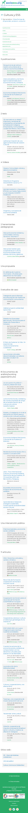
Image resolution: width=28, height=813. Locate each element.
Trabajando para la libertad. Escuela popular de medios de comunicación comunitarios (14, 297)
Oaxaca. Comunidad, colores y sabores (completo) (14, 169)
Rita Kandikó (10, 607)
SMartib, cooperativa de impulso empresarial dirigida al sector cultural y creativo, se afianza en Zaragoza (14, 729)
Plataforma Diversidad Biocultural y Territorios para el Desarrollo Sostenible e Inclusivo (14, 321)
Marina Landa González (13, 152)
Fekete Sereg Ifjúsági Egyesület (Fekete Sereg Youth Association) (16, 611)
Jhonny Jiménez (19, 445)
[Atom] (10, 809)
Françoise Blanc (11, 542)
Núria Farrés (10, 707)
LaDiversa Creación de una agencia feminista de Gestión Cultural (13, 142)
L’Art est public (7, 761)
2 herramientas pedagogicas (9, 36)
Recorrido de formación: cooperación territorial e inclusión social (12, 581)
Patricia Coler (10, 659)
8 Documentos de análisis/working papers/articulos (11, 45)
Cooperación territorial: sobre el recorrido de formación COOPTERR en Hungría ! (14, 600)
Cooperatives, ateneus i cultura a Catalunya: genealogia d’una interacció (14, 619)
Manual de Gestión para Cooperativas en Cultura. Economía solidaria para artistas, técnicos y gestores (13, 251)
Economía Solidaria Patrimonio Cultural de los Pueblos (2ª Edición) (14, 94)
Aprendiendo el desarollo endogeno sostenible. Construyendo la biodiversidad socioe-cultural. (14, 504)
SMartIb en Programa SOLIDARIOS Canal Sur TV (12, 182)
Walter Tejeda (11, 408)
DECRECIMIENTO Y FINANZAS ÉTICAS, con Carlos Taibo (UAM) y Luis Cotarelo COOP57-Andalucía (14, 192)
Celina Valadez (19, 242)
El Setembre (10, 709)
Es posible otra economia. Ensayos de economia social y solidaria (13, 489)
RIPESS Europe (13, 575)
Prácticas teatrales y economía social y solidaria (14, 530)
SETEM (9, 362)
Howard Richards (12, 431)
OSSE (8, 176)
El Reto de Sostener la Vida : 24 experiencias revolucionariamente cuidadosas (14, 344)
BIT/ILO (9, 337)
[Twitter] (14, 809)
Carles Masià (10, 692)
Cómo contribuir (14, 805)
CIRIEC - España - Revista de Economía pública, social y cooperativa (16, 465)
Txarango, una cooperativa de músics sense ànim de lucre (13, 700)
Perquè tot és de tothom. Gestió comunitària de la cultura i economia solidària (13, 67)
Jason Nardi (10, 589)
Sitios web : (5, 54)
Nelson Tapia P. (14, 513)
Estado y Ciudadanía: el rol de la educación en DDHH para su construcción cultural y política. (14, 414)
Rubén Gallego (11, 349)
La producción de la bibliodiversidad (10, 667)
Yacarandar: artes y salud (12, 713)
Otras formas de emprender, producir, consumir (14, 20)
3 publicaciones (6, 27)
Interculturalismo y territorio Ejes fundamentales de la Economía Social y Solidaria (13, 80)
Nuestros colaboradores (14, 801)
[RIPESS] (8, 796)
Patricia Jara (10, 335)
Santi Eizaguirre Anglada (14, 71)
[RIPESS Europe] (19, 796)
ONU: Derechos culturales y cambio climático (13, 559)
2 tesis (4, 30)
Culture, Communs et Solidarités (13, 765)
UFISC (20, 610)
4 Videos (5, 33)
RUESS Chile (10, 680)
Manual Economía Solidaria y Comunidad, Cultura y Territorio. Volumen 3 (13, 234)
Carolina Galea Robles (13, 256)
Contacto (14, 803)
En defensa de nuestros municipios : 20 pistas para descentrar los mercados (12, 274)
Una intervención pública (9, 49)
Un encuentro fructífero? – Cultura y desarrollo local (12, 383)
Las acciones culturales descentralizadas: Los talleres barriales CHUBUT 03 (13, 356)
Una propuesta (6, 39)
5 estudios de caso (7, 41)
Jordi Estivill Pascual (12, 392)
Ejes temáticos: (15, 776)
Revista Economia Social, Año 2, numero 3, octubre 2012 (14, 452)
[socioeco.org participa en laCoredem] (17, 809)
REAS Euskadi (12, 280)
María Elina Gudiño (18, 84)
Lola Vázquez (15, 98)
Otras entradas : (15, 781)
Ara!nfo (9, 722)
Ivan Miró (9, 623)
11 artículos (5, 51)
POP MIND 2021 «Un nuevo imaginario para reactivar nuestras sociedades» (13, 630)
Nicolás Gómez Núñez (13, 678)
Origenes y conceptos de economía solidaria (12, 211)
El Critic (9, 694)
